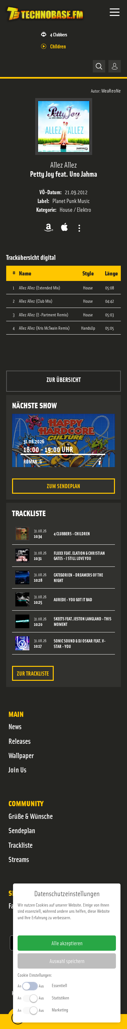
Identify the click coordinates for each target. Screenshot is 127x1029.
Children (58, 46)
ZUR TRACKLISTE (33, 673)
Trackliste (20, 845)
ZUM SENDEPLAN (63, 485)
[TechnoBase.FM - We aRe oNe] (44, 22)
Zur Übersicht (64, 379)
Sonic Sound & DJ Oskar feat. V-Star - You (80, 643)
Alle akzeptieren (66, 943)
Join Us (17, 769)
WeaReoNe (111, 90)
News (14, 726)
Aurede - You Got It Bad (73, 599)
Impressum (46, 928)
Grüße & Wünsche (30, 816)
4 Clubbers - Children (72, 533)
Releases (19, 741)
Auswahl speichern (66, 961)
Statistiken (60, 997)
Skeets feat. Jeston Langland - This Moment (82, 621)
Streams (18, 859)
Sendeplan (21, 830)
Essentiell (59, 985)
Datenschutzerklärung (78, 928)
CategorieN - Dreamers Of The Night (78, 577)
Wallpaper (21, 755)
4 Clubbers (58, 34)
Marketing (60, 1009)
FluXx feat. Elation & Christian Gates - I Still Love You (79, 555)
